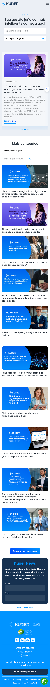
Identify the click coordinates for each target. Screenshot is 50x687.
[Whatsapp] (33, 640)
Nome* (7, 583)
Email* (7, 593)
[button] (47, 89)
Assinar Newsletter (25, 607)
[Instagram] (17, 640)
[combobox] (25, 31)
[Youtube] (27, 640)
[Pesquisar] (31, 159)
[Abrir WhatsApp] (44, 681)
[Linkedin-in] (22, 640)
